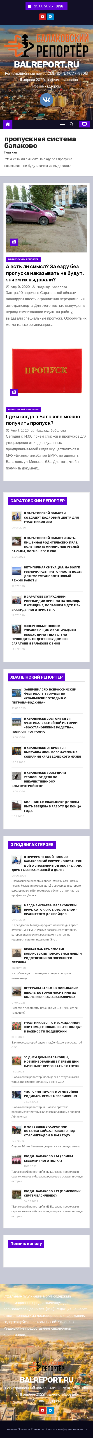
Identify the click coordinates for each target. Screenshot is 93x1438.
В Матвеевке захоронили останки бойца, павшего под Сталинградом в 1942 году (49, 1131)
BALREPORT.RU (46, 64)
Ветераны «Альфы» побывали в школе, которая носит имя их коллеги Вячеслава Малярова (51, 992)
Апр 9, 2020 (21, 287)
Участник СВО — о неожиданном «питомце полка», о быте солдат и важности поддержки (53, 1027)
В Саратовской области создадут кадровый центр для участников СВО (51, 517)
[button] (72, 124)
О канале (24, 1429)
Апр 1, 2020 (20, 430)
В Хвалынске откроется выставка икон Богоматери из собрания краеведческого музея (52, 752)
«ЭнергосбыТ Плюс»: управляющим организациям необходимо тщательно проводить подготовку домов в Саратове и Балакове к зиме (44, 634)
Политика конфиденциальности (65, 1429)
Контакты (37, 1429)
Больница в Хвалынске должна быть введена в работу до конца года (52, 806)
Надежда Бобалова (51, 287)
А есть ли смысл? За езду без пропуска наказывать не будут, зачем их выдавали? (45, 273)
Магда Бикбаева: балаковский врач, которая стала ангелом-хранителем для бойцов (50, 910)
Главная (10, 152)
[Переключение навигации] (62, 124)
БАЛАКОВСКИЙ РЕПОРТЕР (23, 259)
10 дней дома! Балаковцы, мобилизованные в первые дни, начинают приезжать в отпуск (51, 1062)
